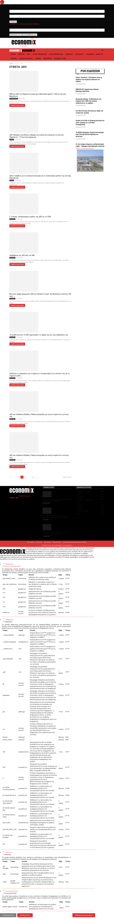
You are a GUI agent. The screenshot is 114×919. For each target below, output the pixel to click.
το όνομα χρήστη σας (16, 14)
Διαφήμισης (9, 620)
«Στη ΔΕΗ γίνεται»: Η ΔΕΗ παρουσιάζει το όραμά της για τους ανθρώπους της (38, 335)
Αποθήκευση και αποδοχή (84, 915)
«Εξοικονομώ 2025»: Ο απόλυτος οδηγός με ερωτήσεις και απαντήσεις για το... (55, 533)
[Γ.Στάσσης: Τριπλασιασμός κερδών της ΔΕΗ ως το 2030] (40, 204)
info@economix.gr (25, 496)
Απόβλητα (69, 54)
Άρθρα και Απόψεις (26, 58)
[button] (102, 51)
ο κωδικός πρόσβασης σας (18, 20)
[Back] (10, 5)
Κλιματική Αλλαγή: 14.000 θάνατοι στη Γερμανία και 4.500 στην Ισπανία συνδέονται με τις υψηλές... (88, 101)
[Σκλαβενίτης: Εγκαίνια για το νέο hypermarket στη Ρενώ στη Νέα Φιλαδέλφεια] (57, 494)
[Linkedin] (13, 498)
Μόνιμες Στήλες (60, 58)
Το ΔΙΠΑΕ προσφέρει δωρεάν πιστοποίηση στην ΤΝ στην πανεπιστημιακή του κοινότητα (90, 134)
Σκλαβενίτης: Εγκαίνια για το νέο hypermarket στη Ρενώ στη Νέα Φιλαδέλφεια (56, 500)
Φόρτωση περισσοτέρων (84, 148)
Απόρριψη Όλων (8, 915)
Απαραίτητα (9, 564)
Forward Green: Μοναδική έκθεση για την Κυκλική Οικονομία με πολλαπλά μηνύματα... (56, 516)
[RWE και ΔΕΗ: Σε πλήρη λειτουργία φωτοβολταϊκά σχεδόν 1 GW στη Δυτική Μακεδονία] (40, 81)
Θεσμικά (14, 58)
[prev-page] (10, 477)
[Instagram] (11, 498)
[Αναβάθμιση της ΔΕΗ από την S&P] (40, 242)
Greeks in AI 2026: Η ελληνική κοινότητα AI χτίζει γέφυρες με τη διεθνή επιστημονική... (90, 122)
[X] (15, 498)
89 (33, 477)
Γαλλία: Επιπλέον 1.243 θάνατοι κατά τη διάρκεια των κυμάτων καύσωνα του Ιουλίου (89, 79)
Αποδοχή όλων (25, 915)
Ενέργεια (21, 54)
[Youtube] (17, 498)
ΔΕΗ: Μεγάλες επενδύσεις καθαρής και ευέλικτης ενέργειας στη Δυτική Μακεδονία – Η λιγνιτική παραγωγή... (36, 136)
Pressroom (47, 58)
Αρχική (13, 54)
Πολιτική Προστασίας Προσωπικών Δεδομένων (75, 542)
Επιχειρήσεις (12, 257)
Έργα (28, 54)
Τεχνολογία (79, 54)
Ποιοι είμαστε (30, 542)
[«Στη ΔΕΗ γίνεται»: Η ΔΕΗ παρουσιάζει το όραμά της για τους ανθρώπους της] (40, 322)
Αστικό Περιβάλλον (40, 54)
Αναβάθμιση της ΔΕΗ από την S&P (22, 255)
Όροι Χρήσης (47, 542)
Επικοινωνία (39, 542)
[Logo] (15, 51)
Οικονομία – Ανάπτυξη (94, 54)
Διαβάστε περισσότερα (17, 105)
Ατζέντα (38, 58)
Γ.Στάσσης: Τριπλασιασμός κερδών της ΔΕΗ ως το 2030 (30, 217)
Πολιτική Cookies (56, 542)
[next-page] (37, 477)
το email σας (13, 33)
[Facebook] (10, 498)
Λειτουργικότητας (11, 891)
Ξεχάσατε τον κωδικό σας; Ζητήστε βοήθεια (24, 24)
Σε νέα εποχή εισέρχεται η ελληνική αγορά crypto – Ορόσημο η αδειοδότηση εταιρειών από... (90, 146)
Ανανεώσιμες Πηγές (13, 98)
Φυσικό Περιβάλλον (56, 54)
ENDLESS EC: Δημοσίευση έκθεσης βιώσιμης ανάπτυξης (87, 90)
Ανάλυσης (8, 852)
